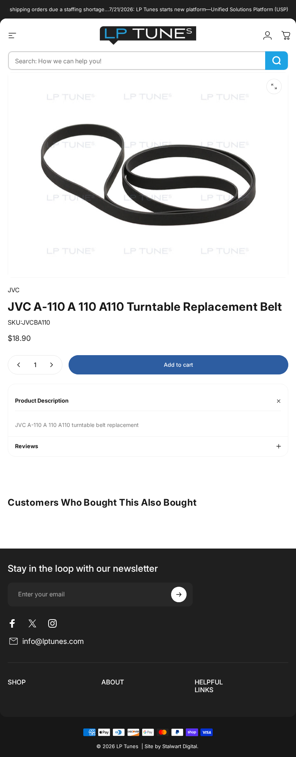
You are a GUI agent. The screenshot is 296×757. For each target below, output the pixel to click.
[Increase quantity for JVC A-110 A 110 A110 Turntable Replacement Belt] (53, 365)
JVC (14, 290)
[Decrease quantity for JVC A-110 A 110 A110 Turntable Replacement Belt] (17, 365)
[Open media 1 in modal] (274, 86)
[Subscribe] (179, 594)
